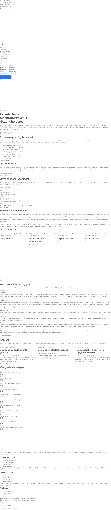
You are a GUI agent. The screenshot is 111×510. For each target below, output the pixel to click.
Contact (2, 62)
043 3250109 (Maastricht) (7, 2)
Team (1, 56)
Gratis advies (5, 77)
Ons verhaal (3, 58)
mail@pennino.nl (4, 4)
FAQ (1, 60)
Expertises (3, 47)
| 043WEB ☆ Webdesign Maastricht (10, 508)
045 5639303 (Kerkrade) (7, 1)
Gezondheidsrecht (5, 54)
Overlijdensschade (5, 51)
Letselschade (3, 49)
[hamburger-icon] (1, 44)
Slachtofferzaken (5, 53)
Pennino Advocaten (5, 505)
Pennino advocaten (6, 6)
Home (1, 45)
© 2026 (2, 502)
